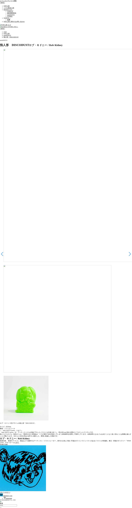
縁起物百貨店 (11, 13)
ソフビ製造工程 (9, 8)
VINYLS (10, 11)
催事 (8, 20)
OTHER (9, 16)
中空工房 (7, 6)
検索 (1, 503)
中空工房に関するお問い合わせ (14, 21)
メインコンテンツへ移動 (8, 1)
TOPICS (6, 18)
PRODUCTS (8, 9)
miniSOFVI (11, 15)
